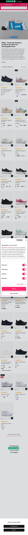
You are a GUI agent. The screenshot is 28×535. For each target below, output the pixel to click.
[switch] (24, 269)
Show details (20, 284)
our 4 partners (9, 247)
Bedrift (14, 530)
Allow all (14, 288)
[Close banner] (25, 240)
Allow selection (14, 293)
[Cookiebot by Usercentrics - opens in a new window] (17, 240)
